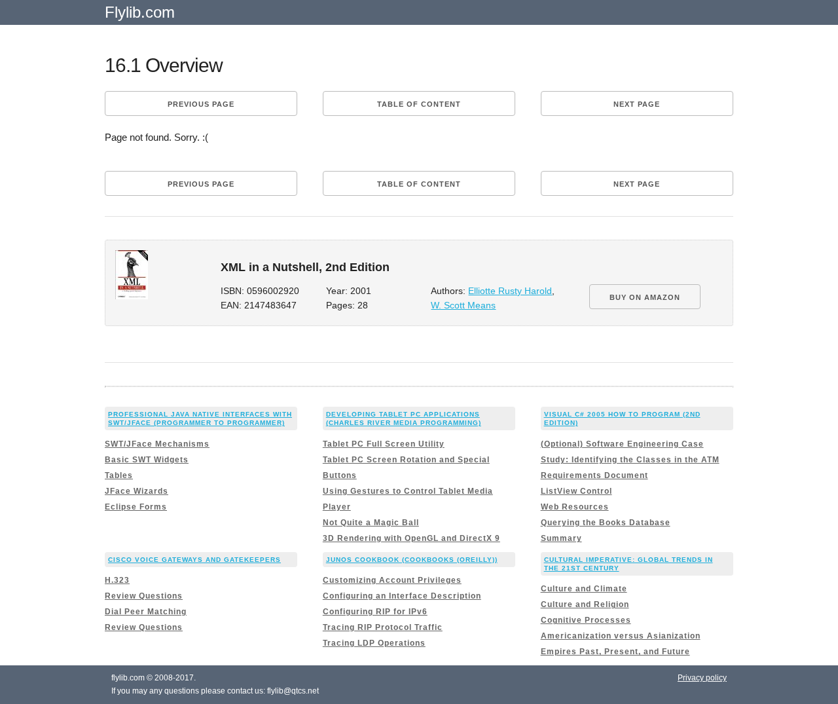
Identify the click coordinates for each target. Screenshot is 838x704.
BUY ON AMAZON (645, 297)
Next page (636, 104)
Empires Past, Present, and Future (615, 651)
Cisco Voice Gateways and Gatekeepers (194, 559)
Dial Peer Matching (146, 611)
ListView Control (576, 491)
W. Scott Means (463, 305)
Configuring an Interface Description (402, 596)
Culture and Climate (584, 588)
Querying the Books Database (605, 522)
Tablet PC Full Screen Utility (384, 444)
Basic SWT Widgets (147, 459)
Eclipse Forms (136, 506)
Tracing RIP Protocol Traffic (383, 627)
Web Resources (575, 506)
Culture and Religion (585, 604)
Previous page (201, 104)
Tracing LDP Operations (374, 643)
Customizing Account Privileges (392, 580)
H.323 (117, 580)
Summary (561, 538)
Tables (119, 475)
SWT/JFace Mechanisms (157, 444)
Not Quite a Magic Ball (371, 522)
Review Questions (144, 596)
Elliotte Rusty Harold (510, 291)
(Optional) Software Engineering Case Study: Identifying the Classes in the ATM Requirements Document (630, 459)
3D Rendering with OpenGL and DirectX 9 (411, 538)
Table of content (419, 104)
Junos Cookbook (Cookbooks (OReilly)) (412, 559)
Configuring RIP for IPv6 (375, 611)
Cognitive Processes (586, 620)
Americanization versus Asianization (621, 635)
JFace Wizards (136, 491)
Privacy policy (702, 677)
